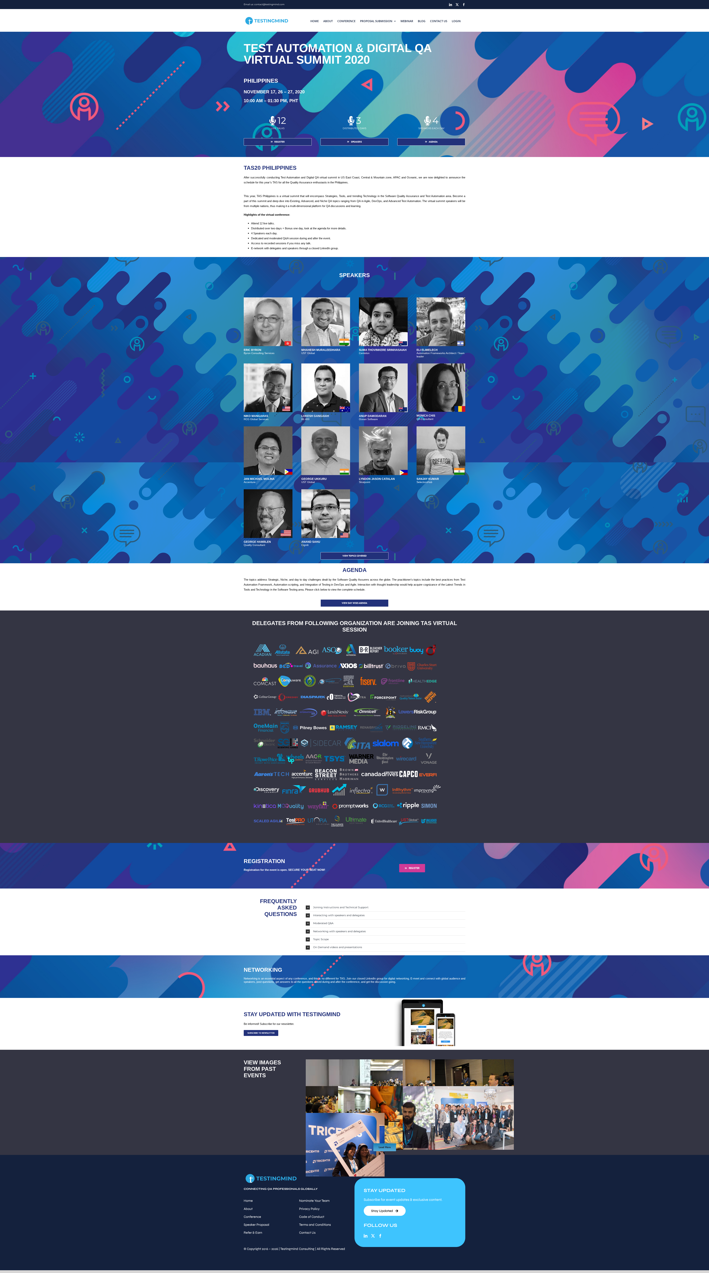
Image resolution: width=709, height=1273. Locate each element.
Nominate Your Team (314, 1201)
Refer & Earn (253, 1233)
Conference (252, 1217)
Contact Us (307, 1233)
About (248, 1209)
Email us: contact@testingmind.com (264, 4)
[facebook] (380, 1236)
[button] (385, 907)
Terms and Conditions (315, 1225)
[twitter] (373, 1236)
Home (248, 1201)
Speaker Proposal (256, 1225)
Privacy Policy (309, 1209)
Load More (385, 1147)
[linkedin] (365, 1236)
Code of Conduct (311, 1217)
